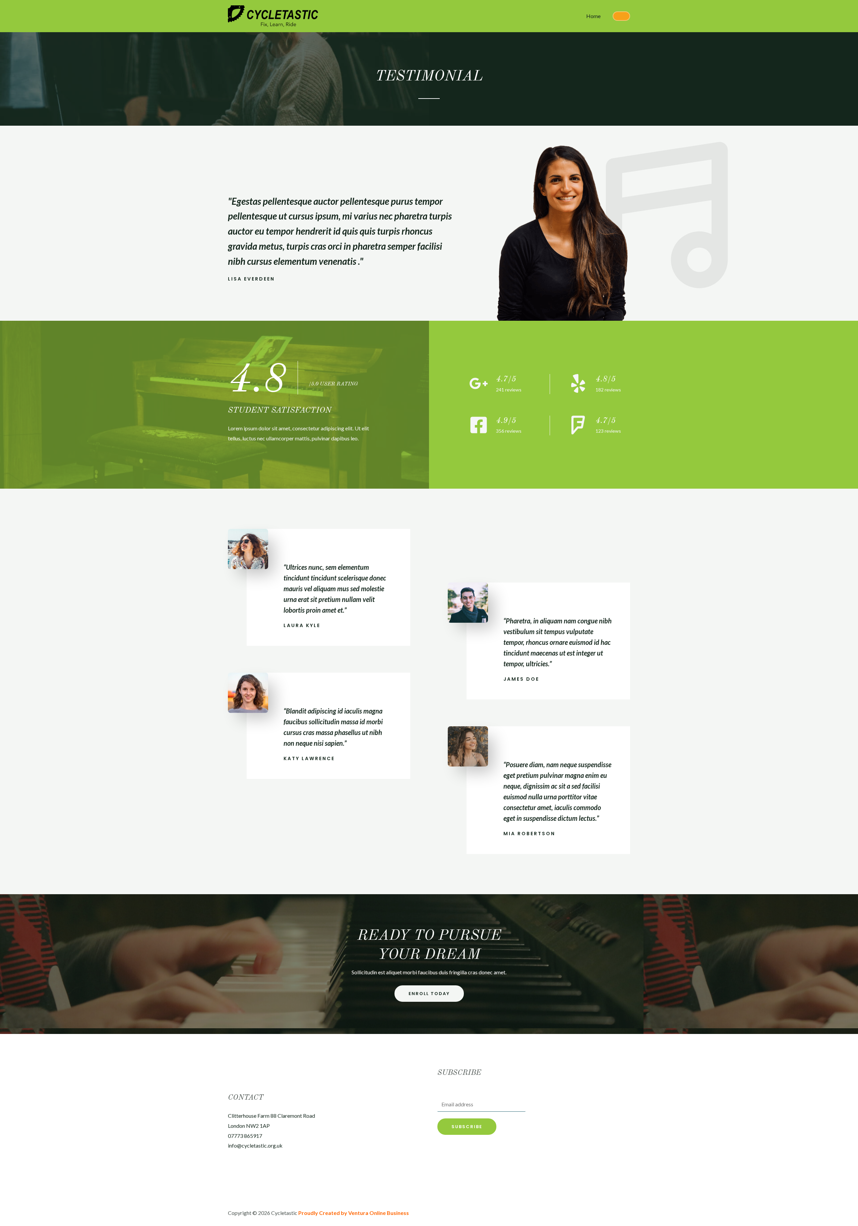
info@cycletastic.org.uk (255, 1145)
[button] (429, 993)
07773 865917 (245, 1135)
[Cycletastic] (273, 15)
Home (593, 16)
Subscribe (466, 1126)
